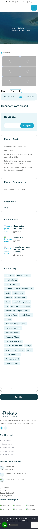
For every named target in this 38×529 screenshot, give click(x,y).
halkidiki (9, 297)
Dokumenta (6, 440)
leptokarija (15, 306)
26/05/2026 (19, 232)
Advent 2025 (9, 150)
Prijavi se (18, 397)
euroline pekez (11, 280)
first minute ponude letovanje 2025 (19, 289)
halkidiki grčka (20, 297)
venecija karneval (12, 359)
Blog (30, 2)
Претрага (10, 117)
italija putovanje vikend (21, 302)
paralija (8, 319)
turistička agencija (12, 354)
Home (13, 28)
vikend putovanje (12, 363)
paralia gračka (25, 315)
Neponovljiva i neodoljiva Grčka (15, 146)
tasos (29, 350)
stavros (8, 350)
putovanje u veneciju (13, 341)
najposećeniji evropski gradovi (17, 311)
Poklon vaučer (7, 455)
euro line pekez (23, 276)
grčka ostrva (18, 293)
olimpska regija (11, 315)
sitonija (28, 346)
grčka (8, 293)
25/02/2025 (7, 53)
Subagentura (21, 2)
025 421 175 (10, 2)
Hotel (8, 302)
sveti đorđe (19, 350)
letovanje (26, 306)
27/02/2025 (19, 255)
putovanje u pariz (12, 333)
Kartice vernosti (8, 451)
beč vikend (10, 276)
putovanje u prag (12, 337)
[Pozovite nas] (4, 525)
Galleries (21, 28)
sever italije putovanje (14, 346)
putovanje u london (13, 328)
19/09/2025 (19, 241)
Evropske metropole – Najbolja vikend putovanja (22, 249)
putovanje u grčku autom (15, 324)
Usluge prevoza (8, 447)
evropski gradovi (12, 284)
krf (7, 306)
